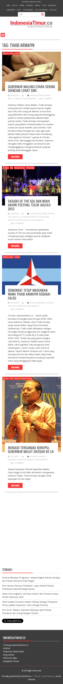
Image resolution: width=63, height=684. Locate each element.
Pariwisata (52, 5)
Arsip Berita (8, 654)
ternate (18, 98)
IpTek (44, 5)
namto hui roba (15, 220)
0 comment (47, 98)
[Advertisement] (31, 532)
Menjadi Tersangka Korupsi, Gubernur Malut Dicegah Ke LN (30, 449)
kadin (41, 217)
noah (26, 220)
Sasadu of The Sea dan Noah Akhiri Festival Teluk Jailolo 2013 (29, 204)
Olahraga (29, 5)
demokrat (41, 303)
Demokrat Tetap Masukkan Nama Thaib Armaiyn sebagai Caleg (29, 294)
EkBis (8, 5)
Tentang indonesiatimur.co (15, 645)
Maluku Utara (8, 53)
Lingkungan (10, 10)
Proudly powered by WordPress (17, 676)
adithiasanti (36, 213)
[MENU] (3, 35)
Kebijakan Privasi (11, 661)
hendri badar (36, 95)
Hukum (21, 5)
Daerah (6, 378)
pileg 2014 (12, 306)
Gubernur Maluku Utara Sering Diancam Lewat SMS (31, 88)
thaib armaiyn (29, 98)
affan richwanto (38, 456)
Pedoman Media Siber (13, 651)
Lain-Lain (53, 10)
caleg (32, 303)
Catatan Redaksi (41, 10)
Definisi (6, 648)
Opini (19, 10)
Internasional (28, 10)
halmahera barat (29, 217)
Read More (15, 156)
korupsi (50, 303)
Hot (11, 168)
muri (47, 217)
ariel (44, 213)
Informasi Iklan (10, 658)
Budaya (37, 5)
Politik (15, 5)
